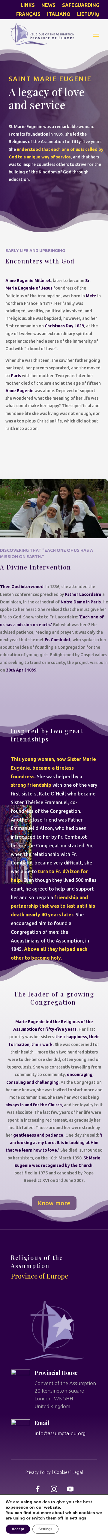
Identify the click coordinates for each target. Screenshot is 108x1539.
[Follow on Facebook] (37, 1488)
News (48, 5)
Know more (54, 1203)
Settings (45, 1529)
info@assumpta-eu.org (60, 1433)
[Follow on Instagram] (54, 1488)
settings (78, 1518)
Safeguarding (80, 5)
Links (28, 5)
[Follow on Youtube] (70, 1488)
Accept (18, 1529)
